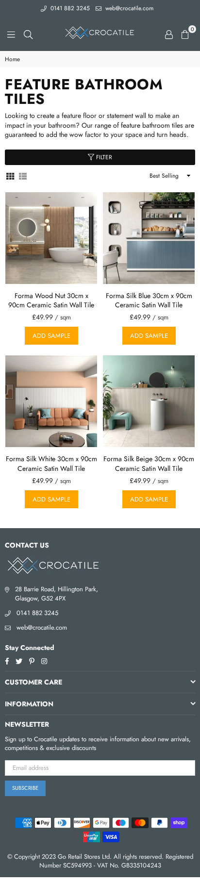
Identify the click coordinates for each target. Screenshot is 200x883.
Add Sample (51, 335)
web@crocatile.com (128, 8)
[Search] (28, 34)
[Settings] (169, 34)
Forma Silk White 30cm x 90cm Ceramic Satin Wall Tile (51, 463)
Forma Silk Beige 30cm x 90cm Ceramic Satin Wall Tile (148, 463)
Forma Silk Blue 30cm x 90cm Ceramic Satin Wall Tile (149, 300)
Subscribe (25, 788)
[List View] (22, 175)
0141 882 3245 (69, 8)
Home (12, 59)
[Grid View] (10, 175)
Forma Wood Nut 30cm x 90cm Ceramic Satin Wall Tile (51, 300)
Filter (103, 157)
